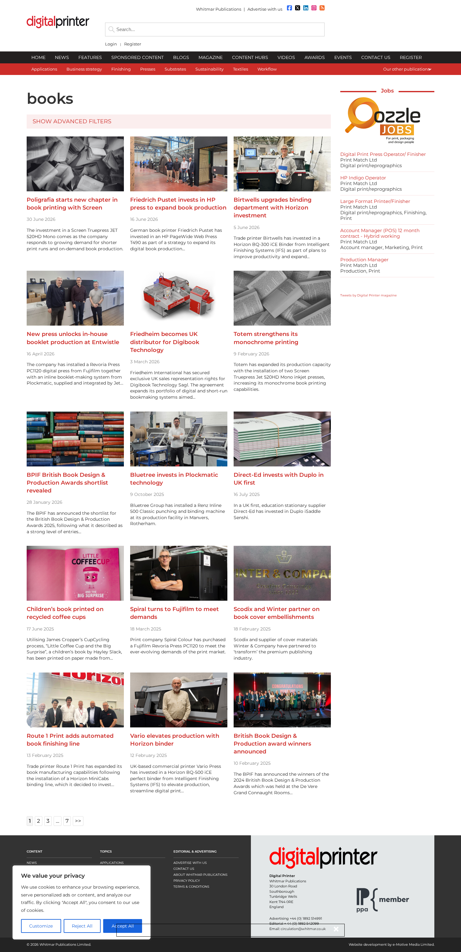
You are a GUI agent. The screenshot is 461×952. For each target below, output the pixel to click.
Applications (112, 863)
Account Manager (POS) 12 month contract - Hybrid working (380, 233)
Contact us (183, 869)
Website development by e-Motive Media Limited (391, 944)
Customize (41, 926)
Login (111, 44)
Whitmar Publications (218, 9)
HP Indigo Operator (363, 178)
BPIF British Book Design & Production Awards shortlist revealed (67, 482)
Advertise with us (264, 9)
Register (132, 44)
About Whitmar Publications (200, 875)
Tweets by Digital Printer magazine (368, 295)
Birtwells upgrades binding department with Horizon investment (272, 207)
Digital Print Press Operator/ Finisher (383, 154)
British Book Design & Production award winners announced (272, 743)
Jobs (387, 91)
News (32, 863)
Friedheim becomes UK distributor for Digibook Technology (164, 342)
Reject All (82, 926)
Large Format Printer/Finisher (375, 201)
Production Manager (364, 260)
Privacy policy (186, 881)
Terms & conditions (191, 887)
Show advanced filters (72, 121)
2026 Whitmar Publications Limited (60, 944)
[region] (82, 902)
